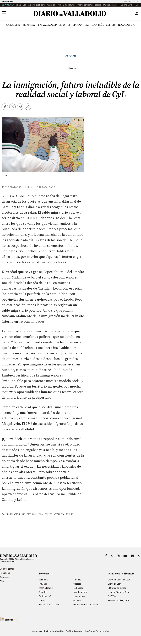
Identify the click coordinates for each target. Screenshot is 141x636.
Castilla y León (94, 24)
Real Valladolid (47, 24)
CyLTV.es (112, 596)
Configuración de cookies (97, 631)
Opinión (78, 24)
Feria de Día (20, 4)
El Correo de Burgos (117, 588)
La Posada (78, 588)
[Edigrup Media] (8, 619)
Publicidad (5, 573)
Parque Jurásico (110, 4)
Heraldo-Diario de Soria (118, 592)
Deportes (64, 24)
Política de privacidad (54, 631)
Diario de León (114, 584)
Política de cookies (74, 631)
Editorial (70, 68)
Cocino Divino (127, 4)
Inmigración (13, 514)
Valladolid (13, 24)
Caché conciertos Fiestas (89, 4)
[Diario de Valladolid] (70, 13)
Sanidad (77, 580)
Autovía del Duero (36, 4)
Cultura (111, 24)
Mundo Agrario (80, 592)
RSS (2, 581)
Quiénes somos (7, 569)
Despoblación (52, 514)
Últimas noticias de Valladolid (87, 604)
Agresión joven (54, 4)
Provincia (28, 24)
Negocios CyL (126, 24)
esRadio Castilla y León (118, 600)
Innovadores (79, 596)
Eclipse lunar (69, 4)
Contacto (4, 577)
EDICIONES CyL (130, 1)
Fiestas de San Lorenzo (49, 604)
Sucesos (77, 584)
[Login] (136, 13)
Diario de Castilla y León (119, 580)
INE (23, 514)
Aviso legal (37, 631)
